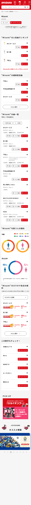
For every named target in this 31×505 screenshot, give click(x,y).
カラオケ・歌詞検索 (9, 11)
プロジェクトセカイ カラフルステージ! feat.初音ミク (18, 157)
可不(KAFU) (12, 160)
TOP (2, 11)
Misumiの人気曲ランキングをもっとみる (15, 69)
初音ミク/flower (13, 214)
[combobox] (17, 123)
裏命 (10, 173)
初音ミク (11, 130)
